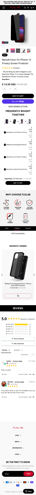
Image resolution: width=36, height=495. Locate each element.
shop (6, 228)
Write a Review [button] (19, 339)
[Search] (25, 8)
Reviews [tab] (4, 350)
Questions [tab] (17, 350)
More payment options (18, 106)
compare (17, 228)
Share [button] (5, 374)
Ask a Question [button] (19, 343)
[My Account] (28, 7)
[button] (30, 374)
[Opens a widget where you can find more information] (28, 491)
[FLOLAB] (15, 7)
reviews (28, 228)
